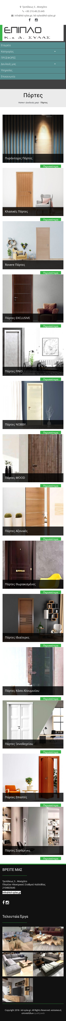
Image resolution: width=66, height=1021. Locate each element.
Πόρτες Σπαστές (16, 797)
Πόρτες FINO (13, 371)
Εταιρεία (6, 45)
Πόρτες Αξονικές (16, 531)
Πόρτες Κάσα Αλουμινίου (22, 691)
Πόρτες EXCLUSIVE (17, 318)
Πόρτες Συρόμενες (17, 850)
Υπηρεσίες (6, 70)
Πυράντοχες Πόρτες (18, 158)
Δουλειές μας (8, 64)
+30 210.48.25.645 (35, 11)
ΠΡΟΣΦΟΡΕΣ (8, 58)
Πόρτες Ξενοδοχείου (19, 744)
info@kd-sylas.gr (23, 15)
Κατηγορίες (7, 51)
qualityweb (39, 1013)
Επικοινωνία (8, 76)
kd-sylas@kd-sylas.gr (44, 15)
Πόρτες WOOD (15, 478)
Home (21, 102)
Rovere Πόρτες (15, 265)
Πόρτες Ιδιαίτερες (17, 637)
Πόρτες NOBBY (15, 424)
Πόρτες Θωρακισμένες (20, 584)
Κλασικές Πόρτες (16, 211)
